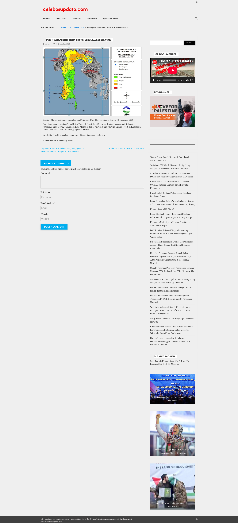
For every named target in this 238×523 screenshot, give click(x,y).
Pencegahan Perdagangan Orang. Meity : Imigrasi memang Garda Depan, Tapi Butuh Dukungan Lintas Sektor (171, 245)
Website (44, 213)
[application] (172, 70)
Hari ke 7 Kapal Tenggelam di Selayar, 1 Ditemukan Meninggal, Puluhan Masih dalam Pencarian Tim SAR (170, 341)
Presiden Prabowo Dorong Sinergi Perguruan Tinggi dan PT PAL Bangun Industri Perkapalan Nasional (171, 299)
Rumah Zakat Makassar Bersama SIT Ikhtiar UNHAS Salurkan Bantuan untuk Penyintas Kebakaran (169, 184)
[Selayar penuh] (191, 80)
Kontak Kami (110, 18)
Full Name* (45, 192)
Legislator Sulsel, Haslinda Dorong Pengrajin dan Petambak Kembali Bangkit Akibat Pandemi (62, 150)
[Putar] (153, 80)
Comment (45, 173)
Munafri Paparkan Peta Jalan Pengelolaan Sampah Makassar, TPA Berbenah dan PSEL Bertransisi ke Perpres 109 (172, 271)
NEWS (46, 18)
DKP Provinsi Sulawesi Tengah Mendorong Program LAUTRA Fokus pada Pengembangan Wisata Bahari (171, 233)
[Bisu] (187, 80)
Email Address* (47, 203)
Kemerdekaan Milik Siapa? (162, 209)
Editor (47, 44)
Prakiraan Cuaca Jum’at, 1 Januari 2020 (126, 148)
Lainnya (92, 18)
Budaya (76, 18)
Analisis (61, 18)
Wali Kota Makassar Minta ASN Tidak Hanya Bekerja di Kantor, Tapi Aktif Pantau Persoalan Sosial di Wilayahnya (170, 310)
